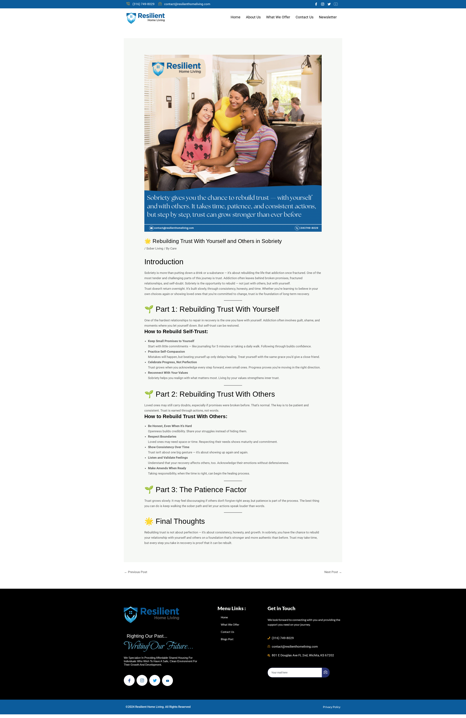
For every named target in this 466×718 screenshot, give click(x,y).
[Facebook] (316, 4)
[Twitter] (329, 4)
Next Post (333, 572)
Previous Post (135, 572)
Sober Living (154, 248)
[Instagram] (322, 4)
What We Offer (278, 17)
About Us (253, 17)
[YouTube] (335, 4)
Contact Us (304, 17)
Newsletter (328, 17)
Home (235, 17)
